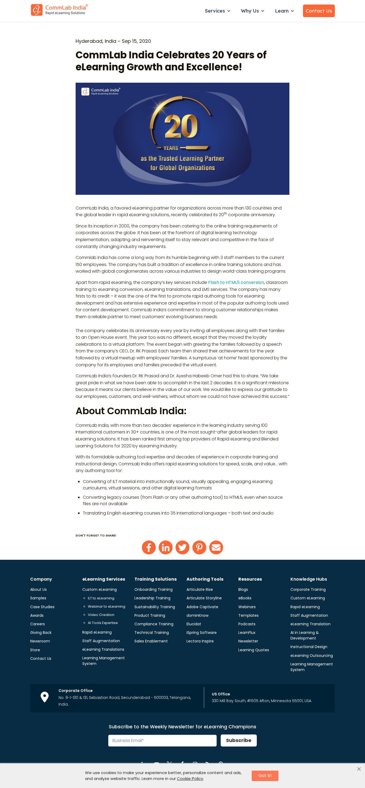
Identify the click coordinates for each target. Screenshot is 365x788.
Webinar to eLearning (106, 606)
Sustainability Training (154, 607)
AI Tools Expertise (103, 622)
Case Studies (42, 607)
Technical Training (151, 632)
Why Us (250, 11)
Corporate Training (308, 589)
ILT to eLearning (101, 598)
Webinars (247, 607)
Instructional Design (308, 646)
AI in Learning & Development (304, 635)
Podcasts (246, 624)
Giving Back (41, 632)
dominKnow (197, 615)
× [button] (359, 769)
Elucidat (194, 624)
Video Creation (101, 614)
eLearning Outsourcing (311, 655)
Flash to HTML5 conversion (236, 282)
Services (215, 11)
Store (35, 650)
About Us (38, 589)
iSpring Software (202, 632)
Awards (37, 615)
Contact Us (319, 11)
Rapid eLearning (97, 632)
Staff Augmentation (101, 641)
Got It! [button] (265, 775)
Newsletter (248, 641)
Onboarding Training (153, 589)
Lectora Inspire (200, 641)
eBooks (244, 598)
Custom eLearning (99, 589)
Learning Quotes (253, 650)
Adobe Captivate (202, 607)
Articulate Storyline (204, 598)
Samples (38, 598)
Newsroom (40, 641)
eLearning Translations (103, 649)
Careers (37, 624)
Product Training (149, 615)
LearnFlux (246, 632)
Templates (248, 615)
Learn (282, 11)
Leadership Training (152, 598)
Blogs (243, 589)
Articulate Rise (200, 589)
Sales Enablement (151, 641)
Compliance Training (153, 624)
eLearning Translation (310, 624)
